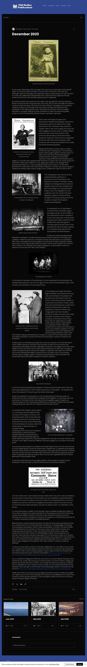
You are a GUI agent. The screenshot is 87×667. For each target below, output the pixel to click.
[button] (57, 5)
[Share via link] (25, 584)
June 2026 (10, 619)
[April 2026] (71, 609)
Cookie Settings (70, 664)
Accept (79, 664)
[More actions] (74, 29)
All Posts (6, 17)
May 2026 (37, 619)
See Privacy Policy (54, 664)
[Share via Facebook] (13, 584)
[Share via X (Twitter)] (17, 584)
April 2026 (65, 619)
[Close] (85, 664)
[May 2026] (43, 609)
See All (81, 599)
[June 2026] (16, 609)
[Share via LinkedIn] (21, 584)
